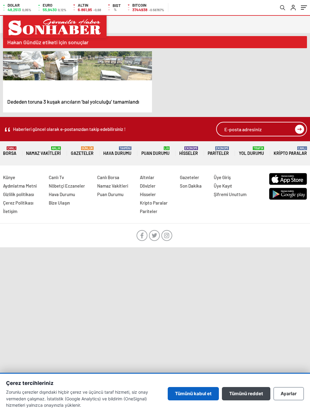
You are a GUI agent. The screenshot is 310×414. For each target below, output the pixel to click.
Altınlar (147, 177)
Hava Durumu (117, 151)
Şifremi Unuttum (230, 194)
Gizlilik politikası (18, 194)
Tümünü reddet (246, 393)
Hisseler (188, 151)
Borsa (9, 151)
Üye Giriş (222, 177)
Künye (9, 177)
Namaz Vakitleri (43, 151)
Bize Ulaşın (59, 202)
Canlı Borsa (108, 177)
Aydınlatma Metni (20, 186)
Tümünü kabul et (193, 393)
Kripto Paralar (290, 151)
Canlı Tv (56, 177)
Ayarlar (289, 393)
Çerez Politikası (18, 202)
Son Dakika (191, 186)
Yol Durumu (251, 151)
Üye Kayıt (223, 186)
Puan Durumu (155, 151)
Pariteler (218, 151)
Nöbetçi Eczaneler (67, 186)
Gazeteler (82, 151)
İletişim (10, 211)
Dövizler (148, 186)
